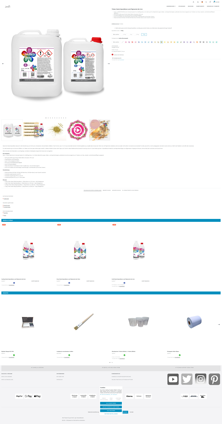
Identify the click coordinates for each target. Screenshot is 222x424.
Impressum (114, 394)
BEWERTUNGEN (107, 190)
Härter (5, 215)
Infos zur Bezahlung (7, 379)
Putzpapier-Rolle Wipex (173, 351)
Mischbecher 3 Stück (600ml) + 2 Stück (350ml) (123, 351)
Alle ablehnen (111, 410)
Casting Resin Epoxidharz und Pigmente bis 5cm (13, 279)
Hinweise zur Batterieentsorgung (121, 376)
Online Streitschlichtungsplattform (122, 379)
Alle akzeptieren (111, 403)
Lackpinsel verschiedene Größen (65, 351)
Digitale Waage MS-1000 (7, 351)
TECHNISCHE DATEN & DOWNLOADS (92, 190)
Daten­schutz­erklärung (106, 394)
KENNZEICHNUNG (116, 190)
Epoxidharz (182, 6)
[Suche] (206, 2)
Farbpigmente (200, 6)
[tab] (92, 190)
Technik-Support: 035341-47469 (185, 367)
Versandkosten (121, 59)
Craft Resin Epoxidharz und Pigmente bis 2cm (123, 279)
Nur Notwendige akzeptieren (111, 406)
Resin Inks (190, 6)
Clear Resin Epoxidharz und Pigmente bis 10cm (68, 279)
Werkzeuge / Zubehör (213, 6)
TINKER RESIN (6, 198)
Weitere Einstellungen (111, 413)
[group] (28, 250)
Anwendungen (171, 6)
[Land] (202, 2)
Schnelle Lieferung (38, 367)
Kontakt (131, 412)
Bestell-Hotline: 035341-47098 (112, 367)
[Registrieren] (198, 2)
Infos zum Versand (6, 376)
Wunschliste (117, 58)
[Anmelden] (193, 2)
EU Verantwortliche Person (130, 190)
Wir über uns (60, 376)
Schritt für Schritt (7, 205)
